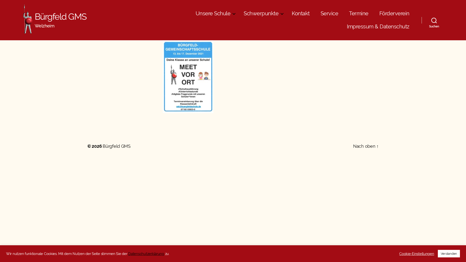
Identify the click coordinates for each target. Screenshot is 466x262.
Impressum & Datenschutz (378, 27)
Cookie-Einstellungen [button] (416, 254)
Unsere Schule (213, 13)
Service (329, 13)
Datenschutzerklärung (146, 254)
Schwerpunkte (261, 13)
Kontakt (301, 13)
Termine (358, 13)
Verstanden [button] (449, 253)
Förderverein (394, 13)
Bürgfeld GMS (61, 16)
